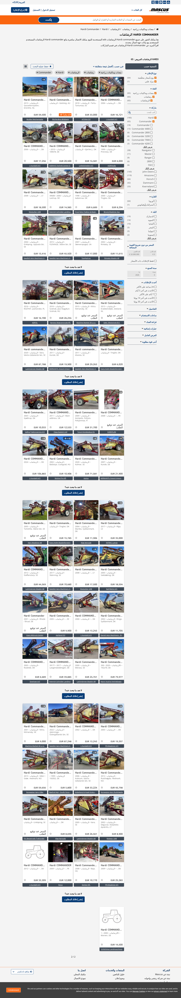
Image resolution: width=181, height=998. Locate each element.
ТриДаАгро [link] (86, 258)
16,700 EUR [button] (40, 318)
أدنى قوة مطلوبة (149, 342)
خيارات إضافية (150, 329)
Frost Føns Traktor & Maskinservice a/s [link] (90, 212)
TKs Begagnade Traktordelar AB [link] (36, 838)
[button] (141, 66)
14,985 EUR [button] (65, 207)
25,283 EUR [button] (117, 880)
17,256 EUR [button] (40, 161)
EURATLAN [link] (111, 432)
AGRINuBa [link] (112, 165)
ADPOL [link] (35, 322)
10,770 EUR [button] (91, 880)
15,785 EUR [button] (65, 538)
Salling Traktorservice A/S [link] (35, 432)
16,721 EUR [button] (117, 115)
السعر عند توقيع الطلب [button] (115, 316)
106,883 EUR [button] (39, 474)
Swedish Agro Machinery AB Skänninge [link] (64, 589)
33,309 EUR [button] (40, 880)
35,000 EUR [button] (117, 538)
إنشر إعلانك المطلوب (73, 272)
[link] (112, 87)
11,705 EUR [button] (117, 631)
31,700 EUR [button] (91, 427)
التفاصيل (152, 309)
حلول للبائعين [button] (118, 974)
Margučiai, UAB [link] (35, 212)
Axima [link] (86, 478)
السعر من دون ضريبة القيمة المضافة (141, 246)
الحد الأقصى (136, 251)
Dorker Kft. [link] (86, 885)
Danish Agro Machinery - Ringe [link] (113, 635)
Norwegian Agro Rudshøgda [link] (112, 792)
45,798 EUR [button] (117, 788)
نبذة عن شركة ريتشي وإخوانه (157, 978)
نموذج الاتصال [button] (80, 978)
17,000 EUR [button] (91, 254)
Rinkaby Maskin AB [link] (111, 258)
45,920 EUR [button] (65, 254)
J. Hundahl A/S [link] (111, 119)
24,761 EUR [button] (91, 677)
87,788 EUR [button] (40, 364)
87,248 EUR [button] (65, 741)
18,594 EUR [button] (117, 584)
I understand (13, 990)
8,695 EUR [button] (66, 834)
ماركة (153, 108)
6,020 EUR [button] (117, 364)
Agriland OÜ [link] (60, 635)
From (154, 272)
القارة (153, 196)
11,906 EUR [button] (91, 538)
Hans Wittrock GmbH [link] (34, 635)
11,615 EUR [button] (117, 254)
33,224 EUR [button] (91, 788)
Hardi (105, 29)
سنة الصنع (151, 268)
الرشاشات (115, 29)
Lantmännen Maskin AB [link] (34, 369)
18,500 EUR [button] (40, 207)
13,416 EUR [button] (40, 254)
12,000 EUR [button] (65, 880)
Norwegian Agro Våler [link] (34, 792)
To (139, 272)
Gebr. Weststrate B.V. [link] (111, 322)
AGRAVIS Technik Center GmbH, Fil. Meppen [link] (66, 165)
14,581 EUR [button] (91, 161)
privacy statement (160, 991)
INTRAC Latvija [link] (112, 542)
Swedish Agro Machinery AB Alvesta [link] (89, 369)
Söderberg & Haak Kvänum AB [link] (87, 792)
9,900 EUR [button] (66, 631)
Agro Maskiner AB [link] (35, 542)
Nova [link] (60, 885)
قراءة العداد (151, 322)
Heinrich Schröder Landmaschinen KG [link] (64, 212)
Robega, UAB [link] (112, 838)
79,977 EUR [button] (117, 677)
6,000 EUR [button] (117, 161)
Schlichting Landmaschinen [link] (111, 949)
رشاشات (126, 29)
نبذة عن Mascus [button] (162, 974)
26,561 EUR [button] (91, 834)
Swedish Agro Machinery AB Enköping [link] (38, 258)
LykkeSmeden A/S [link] (86, 165)
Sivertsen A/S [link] (35, 681)
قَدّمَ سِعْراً (67, 114)
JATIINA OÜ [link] (86, 119)
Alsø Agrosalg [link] (86, 542)
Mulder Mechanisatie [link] (35, 119)
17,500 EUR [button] (91, 584)
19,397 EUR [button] (117, 741)
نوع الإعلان (151, 73)
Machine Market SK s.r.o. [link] (86, 322)
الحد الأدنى (153, 251)
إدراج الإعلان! (19, 9)
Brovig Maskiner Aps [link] (112, 212)
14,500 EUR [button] (117, 945)
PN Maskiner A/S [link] (111, 746)
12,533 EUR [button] (65, 427)
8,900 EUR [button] (117, 834)
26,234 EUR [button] (65, 318)
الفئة (154, 89)
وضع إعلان (119, 978)
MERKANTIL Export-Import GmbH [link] (62, 369)
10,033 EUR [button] (40, 427)
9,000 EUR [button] (40, 741)
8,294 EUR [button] (117, 207)
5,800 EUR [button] (66, 788)
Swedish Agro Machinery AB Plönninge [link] (64, 258)
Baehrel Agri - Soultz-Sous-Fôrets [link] (62, 792)
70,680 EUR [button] (65, 584)
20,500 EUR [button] (65, 161)
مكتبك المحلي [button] (80, 974)
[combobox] (31, 971)
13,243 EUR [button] (91, 631)
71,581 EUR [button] (91, 474)
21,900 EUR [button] (117, 474)
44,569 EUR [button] (40, 584)
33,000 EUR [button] (91, 115)
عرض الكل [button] (148, 146)
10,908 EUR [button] (65, 474)
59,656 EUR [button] (40, 788)
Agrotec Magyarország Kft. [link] (60, 322)
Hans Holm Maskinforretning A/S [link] (114, 369)
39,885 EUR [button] (65, 677)
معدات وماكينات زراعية (143, 29)
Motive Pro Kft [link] (60, 478)
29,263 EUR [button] (91, 364)
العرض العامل (150, 335)
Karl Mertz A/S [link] (111, 589)
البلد (154, 212)
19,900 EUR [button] (65, 364)
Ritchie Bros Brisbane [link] (60, 119)
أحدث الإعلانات (150, 282)
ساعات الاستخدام (148, 315)
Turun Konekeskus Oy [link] (86, 432)
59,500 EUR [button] (40, 115)
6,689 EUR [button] (91, 207)
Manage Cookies (139, 991)
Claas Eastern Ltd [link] (60, 432)
